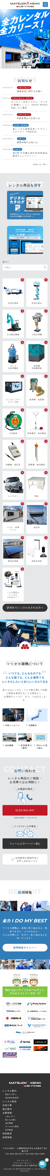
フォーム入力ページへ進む (25, 843)
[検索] (46, 267)
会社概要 (9, 1123)
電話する (43, 1174)
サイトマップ (22, 1160)
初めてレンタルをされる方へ (27, 607)
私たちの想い (11, 1120)
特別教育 (7, 1133)
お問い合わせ (31, 1174)
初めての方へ (11, 1094)
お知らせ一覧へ (40, 164)
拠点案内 (18, 1174)
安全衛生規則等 (12, 1098)
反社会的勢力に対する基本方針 (25, 1165)
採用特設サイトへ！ (25, 947)
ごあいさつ (10, 1116)
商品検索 (6, 1174)
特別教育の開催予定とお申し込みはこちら (27, 859)
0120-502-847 (25, 810)
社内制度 (9, 1130)
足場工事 (7, 1105)
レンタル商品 (10, 1101)
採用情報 (7, 1137)
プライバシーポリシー (23, 1163)
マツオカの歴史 (12, 1126)
